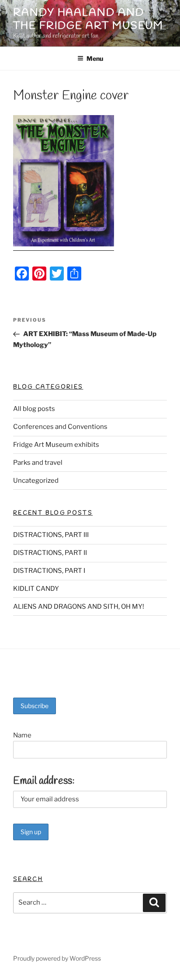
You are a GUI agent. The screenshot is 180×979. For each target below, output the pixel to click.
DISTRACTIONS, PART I (49, 571)
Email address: (44, 781)
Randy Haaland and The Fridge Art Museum (88, 19)
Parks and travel (37, 463)
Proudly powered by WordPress (57, 958)
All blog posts (34, 409)
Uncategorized (36, 480)
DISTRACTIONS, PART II (50, 553)
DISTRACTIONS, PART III (51, 535)
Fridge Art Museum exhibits (56, 445)
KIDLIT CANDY (36, 589)
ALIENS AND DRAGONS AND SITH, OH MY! (78, 607)
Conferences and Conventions (60, 427)
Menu (95, 58)
